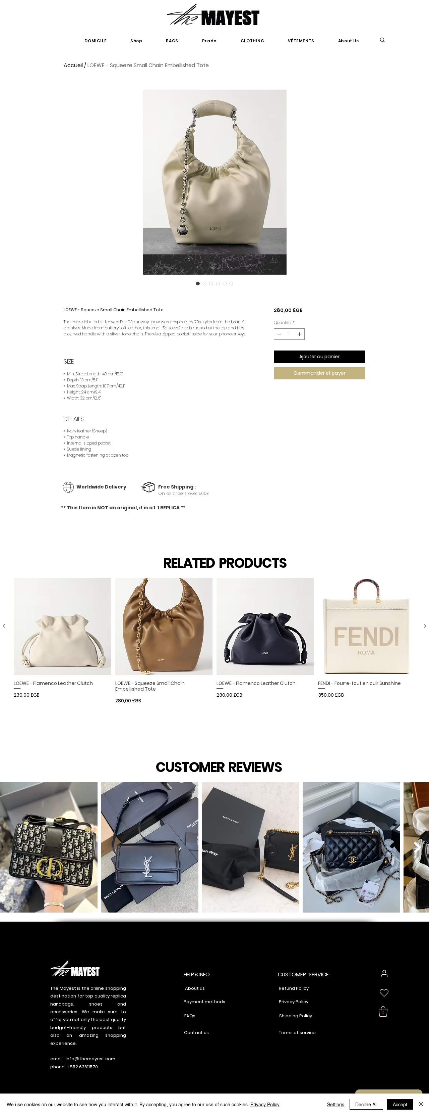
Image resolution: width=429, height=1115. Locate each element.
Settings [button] (335, 1104)
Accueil (73, 65)
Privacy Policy (265, 1104)
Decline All (366, 1104)
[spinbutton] (289, 334)
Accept (400, 1104)
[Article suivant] (425, 626)
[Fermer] (421, 1104)
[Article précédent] (4, 626)
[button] (383, 1011)
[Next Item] (417, 847)
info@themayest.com (90, 1059)
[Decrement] (278, 334)
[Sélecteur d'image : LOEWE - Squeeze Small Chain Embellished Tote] (197, 283)
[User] (384, 973)
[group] (214, 653)
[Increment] (300, 334)
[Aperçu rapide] (62, 627)
